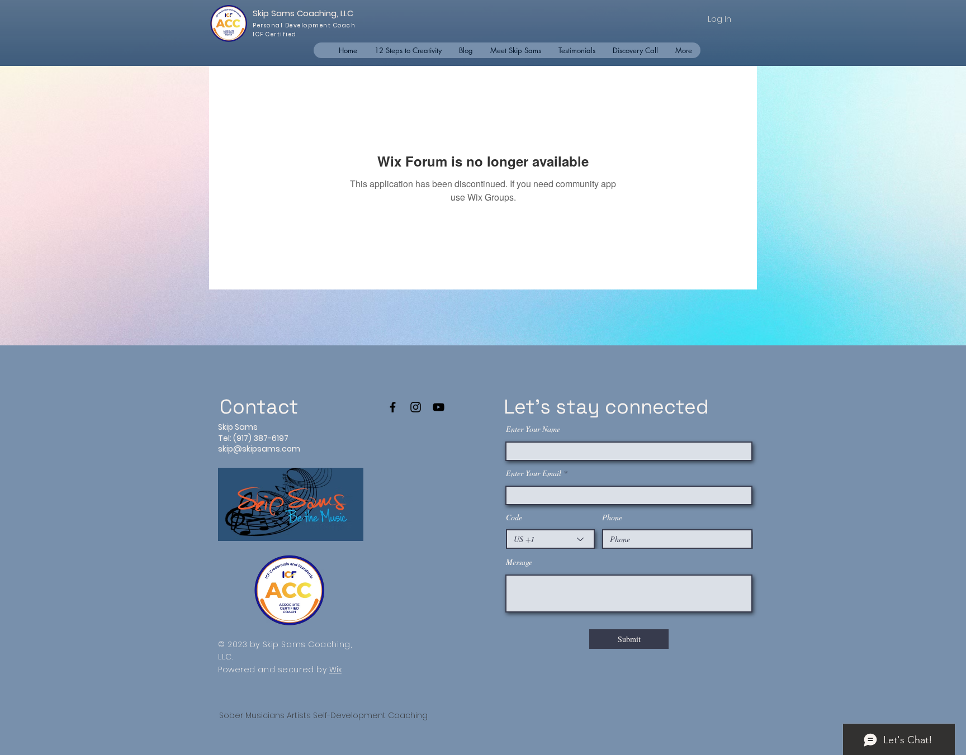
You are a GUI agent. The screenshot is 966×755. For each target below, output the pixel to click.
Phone (612, 517)
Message (519, 562)
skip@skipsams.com (259, 448)
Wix (335, 669)
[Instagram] (416, 407)
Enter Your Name (533, 429)
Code (514, 517)
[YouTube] (439, 407)
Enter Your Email (533, 473)
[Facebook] (393, 407)
